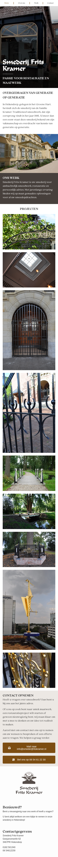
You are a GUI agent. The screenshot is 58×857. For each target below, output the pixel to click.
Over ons (21, 3)
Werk (36, 3)
